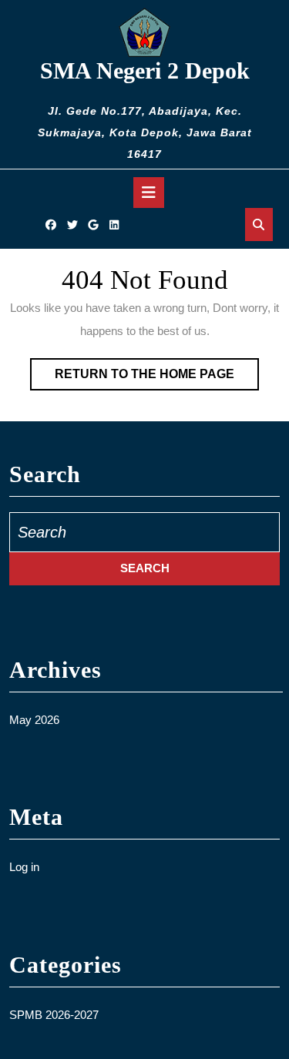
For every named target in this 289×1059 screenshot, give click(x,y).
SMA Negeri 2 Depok (145, 70)
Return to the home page (157, 378)
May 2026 (34, 719)
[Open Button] (148, 192)
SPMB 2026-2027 (54, 1014)
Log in (24, 866)
